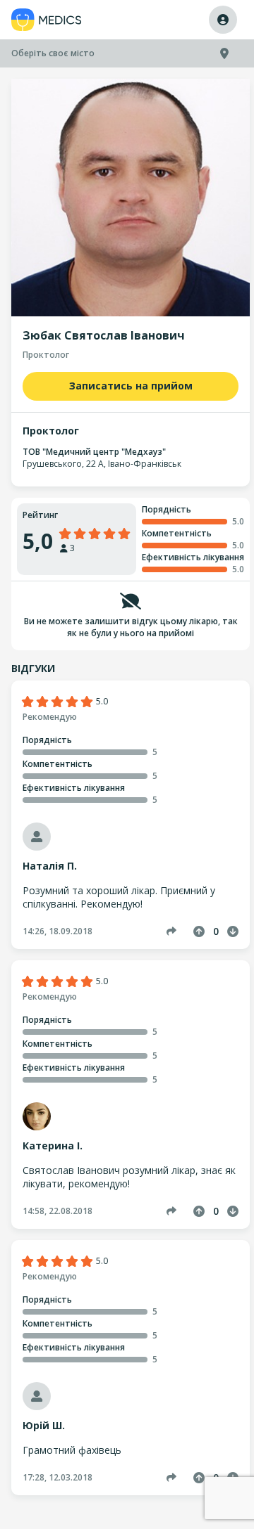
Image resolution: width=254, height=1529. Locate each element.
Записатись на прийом (131, 385)
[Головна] (46, 20)
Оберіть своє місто (53, 53)
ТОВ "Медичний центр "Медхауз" (94, 452)
